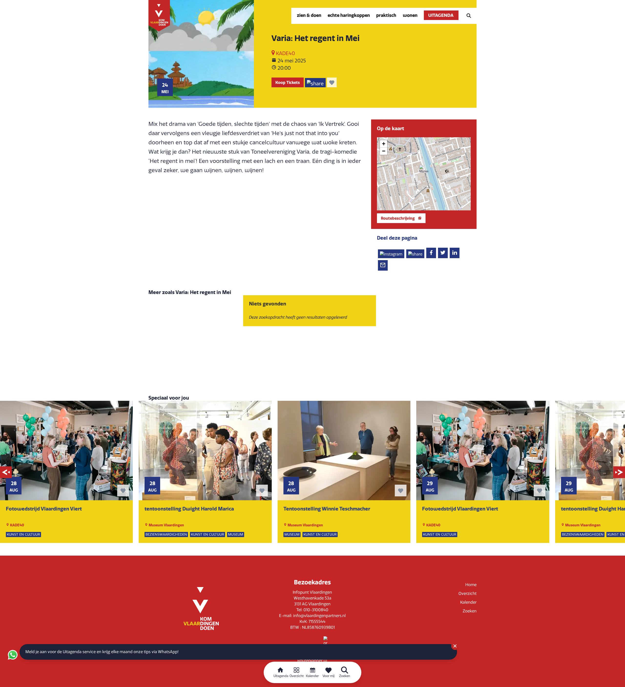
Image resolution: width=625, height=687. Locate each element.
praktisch (386, 15)
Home (471, 584)
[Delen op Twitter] (443, 253)
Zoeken (470, 611)
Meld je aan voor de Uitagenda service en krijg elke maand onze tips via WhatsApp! (101, 651)
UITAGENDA (441, 15)
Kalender (468, 602)
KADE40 (285, 53)
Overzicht (467, 593)
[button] (423, 169)
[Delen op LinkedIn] (454, 253)
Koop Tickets (287, 82)
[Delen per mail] (383, 265)
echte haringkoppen (349, 15)
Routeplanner (310, 660)
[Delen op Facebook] (431, 253)
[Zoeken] (467, 15)
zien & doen (309, 15)
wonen (410, 15)
